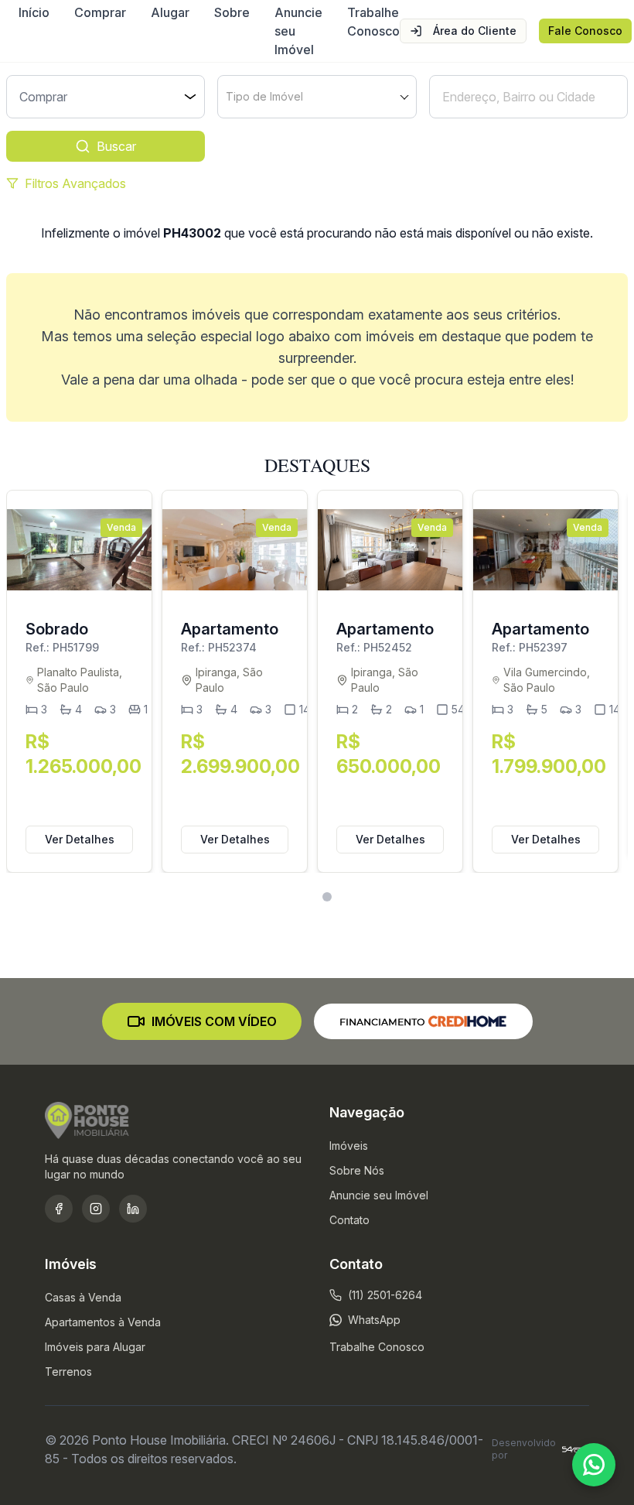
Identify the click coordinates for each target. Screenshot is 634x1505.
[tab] (307, 897)
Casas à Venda (83, 1297)
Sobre (232, 12)
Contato (349, 1219)
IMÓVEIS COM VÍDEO (214, 1021)
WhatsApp (374, 1319)
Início (34, 12)
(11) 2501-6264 (385, 1294)
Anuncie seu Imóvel (298, 31)
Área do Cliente (474, 30)
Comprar (100, 12)
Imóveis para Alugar (95, 1346)
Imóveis (348, 1145)
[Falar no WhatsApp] (593, 1464)
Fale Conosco (585, 30)
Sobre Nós (356, 1170)
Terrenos (68, 1371)
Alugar (170, 12)
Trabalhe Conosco (373, 22)
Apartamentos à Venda (103, 1322)
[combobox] (316, 96)
